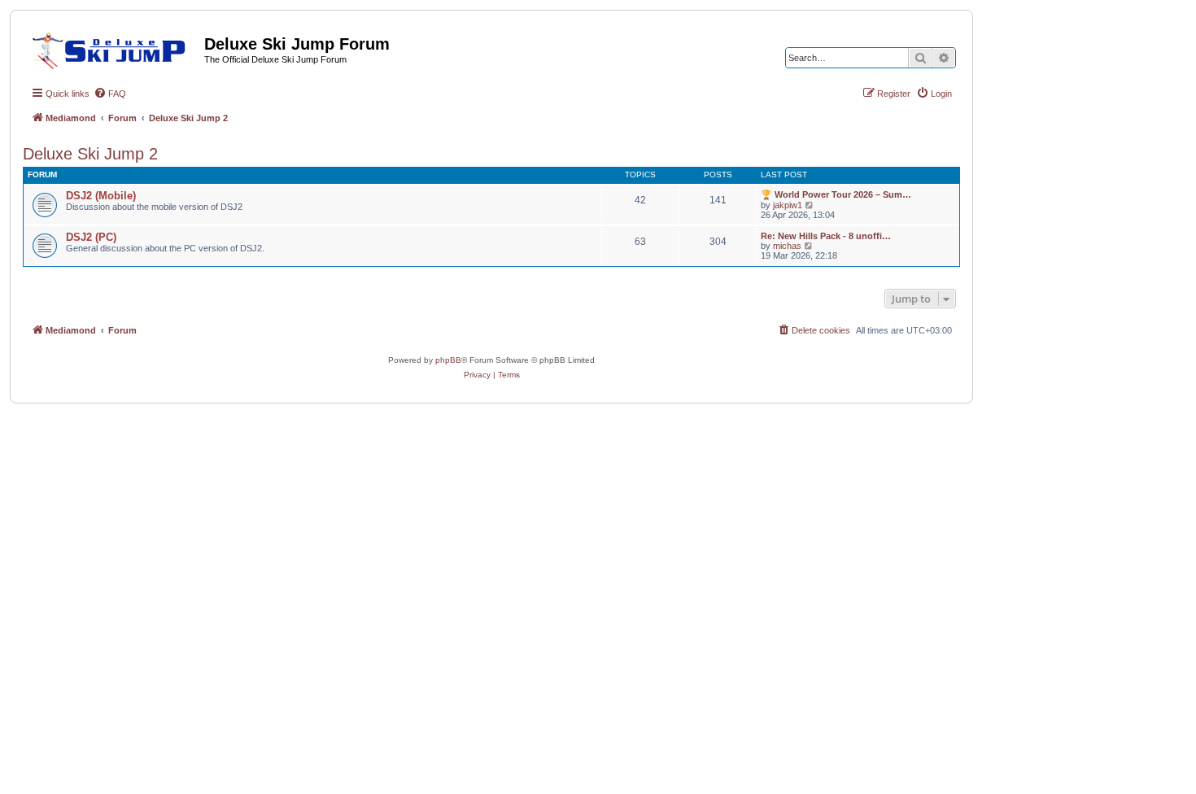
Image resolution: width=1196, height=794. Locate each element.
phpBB (448, 360)
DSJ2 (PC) (91, 237)
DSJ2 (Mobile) (101, 196)
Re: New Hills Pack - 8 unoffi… (826, 236)
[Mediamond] (113, 48)
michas (787, 246)
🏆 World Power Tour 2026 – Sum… (836, 194)
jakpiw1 (787, 205)
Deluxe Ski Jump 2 (90, 154)
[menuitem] (110, 93)
